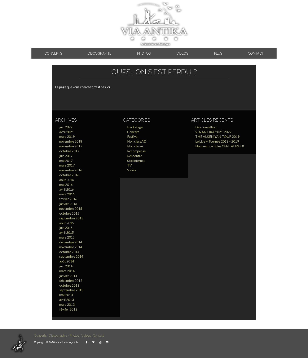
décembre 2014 (70, 242)
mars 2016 (67, 194)
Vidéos (182, 53)
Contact (256, 53)
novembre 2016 (70, 170)
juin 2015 (65, 227)
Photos (144, 53)
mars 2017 (67, 165)
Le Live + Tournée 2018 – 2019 (217, 141)
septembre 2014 (71, 256)
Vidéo (131, 170)
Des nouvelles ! (206, 127)
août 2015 (66, 223)
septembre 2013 (71, 290)
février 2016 (68, 199)
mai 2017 (66, 161)
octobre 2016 (69, 175)
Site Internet (136, 161)
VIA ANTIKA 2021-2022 (213, 132)
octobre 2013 (69, 285)
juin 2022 (65, 127)
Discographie (99, 53)
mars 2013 (67, 304)
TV (129, 165)
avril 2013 (66, 300)
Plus (218, 53)
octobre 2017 (69, 151)
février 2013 (68, 309)
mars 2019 (67, 136)
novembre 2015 (70, 208)
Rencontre (134, 156)
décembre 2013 (70, 280)
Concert (133, 132)
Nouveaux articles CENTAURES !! (219, 146)
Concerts (53, 53)
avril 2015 (66, 232)
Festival (132, 136)
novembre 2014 (70, 247)
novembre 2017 (70, 146)
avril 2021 (66, 132)
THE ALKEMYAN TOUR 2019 (217, 136)
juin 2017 (65, 156)
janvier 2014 (68, 276)
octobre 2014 (69, 252)
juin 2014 (65, 266)
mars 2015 (67, 237)
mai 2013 (66, 295)
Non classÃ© (136, 141)
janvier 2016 (68, 204)
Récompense (136, 151)
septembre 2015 (71, 218)
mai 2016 (66, 184)
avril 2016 (66, 189)
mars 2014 (67, 271)
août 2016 (66, 180)
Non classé (135, 146)
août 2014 (66, 261)
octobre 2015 (69, 213)
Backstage (135, 127)
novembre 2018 (70, 141)
